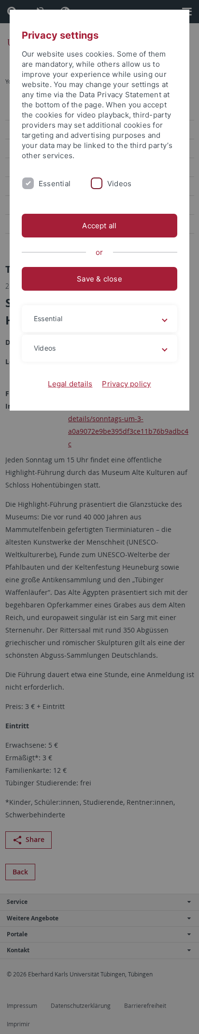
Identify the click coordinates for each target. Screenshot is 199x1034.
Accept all (99, 225)
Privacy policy (126, 383)
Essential (55, 183)
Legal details (70, 383)
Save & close (99, 278)
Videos (119, 183)
